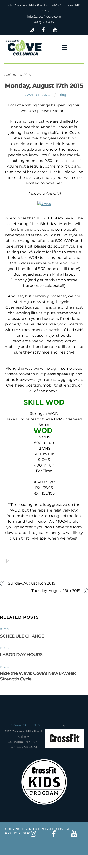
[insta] (32, 29)
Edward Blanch (37, 95)
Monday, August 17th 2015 (44, 85)
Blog (62, 95)
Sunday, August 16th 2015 (31, 583)
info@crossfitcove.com (44, 16)
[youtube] (55, 29)
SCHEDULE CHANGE (22, 636)
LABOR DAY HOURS (21, 654)
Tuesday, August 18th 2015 (55, 590)
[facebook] (43, 29)
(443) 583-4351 (44, 22)
